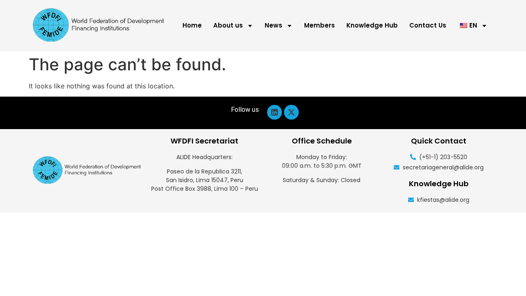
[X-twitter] (291, 112)
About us (228, 25)
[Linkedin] (274, 112)
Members (319, 25)
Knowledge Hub (372, 25)
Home (192, 25)
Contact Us (427, 25)
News (273, 25)
